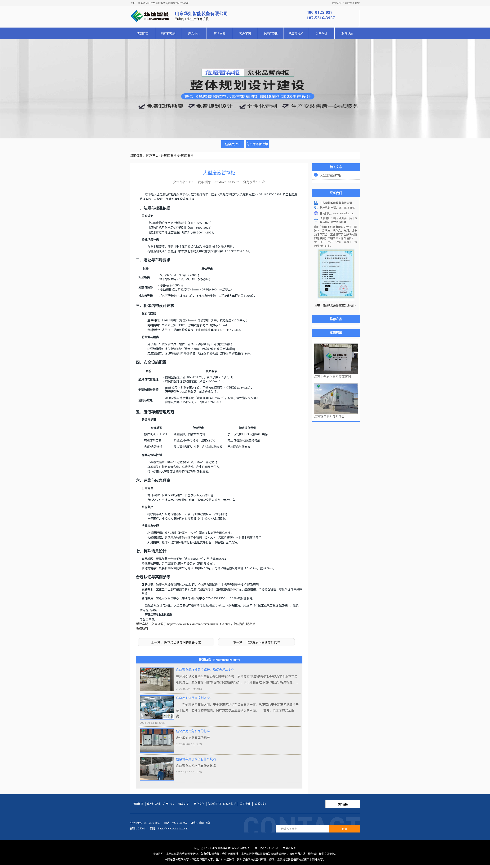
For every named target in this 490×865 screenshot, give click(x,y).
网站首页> (153, 155)
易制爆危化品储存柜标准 (263, 642)
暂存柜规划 (168, 33)
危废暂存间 (289, 848)
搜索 (344, 829)
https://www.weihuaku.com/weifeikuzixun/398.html (198, 624)
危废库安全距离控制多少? (193, 698)
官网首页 (143, 33)
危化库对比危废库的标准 (193, 731)
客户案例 (245, 33)
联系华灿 (347, 33)
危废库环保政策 (257, 144)
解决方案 (219, 33)
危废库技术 (296, 33)
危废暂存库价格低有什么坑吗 (196, 759)
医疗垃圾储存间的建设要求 (182, 642)
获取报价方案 (352, 3)
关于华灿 (321, 33)
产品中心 (194, 33)
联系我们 (337, 3)
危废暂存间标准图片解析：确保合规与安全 (205, 670)
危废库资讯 (270, 33)
